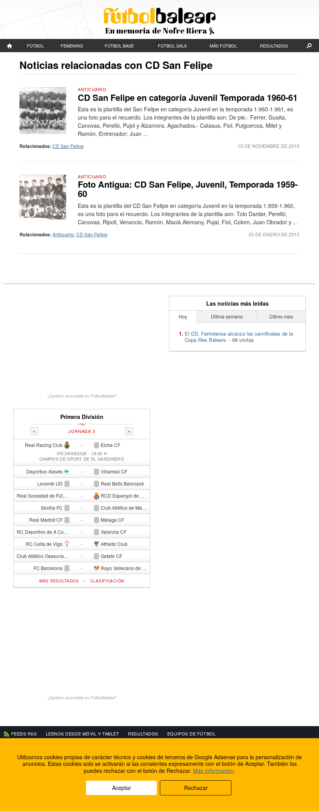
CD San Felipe (68, 145)
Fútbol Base (119, 45)
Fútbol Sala (172, 45)
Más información (213, 770)
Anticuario (92, 89)
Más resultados (59, 581)
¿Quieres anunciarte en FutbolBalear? (81, 396)
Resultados (274, 45)
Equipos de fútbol (191, 733)
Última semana (227, 316)
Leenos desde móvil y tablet (82, 733)
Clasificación (107, 581)
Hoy (183, 316)
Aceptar (121, 788)
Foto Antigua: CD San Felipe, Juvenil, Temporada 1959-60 (188, 189)
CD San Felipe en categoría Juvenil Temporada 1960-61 (188, 97)
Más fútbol (223, 45)
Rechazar (196, 788)
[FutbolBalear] (9, 45)
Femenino (72, 45)
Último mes (281, 316)
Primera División (81, 416)
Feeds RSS (24, 733)
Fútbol (35, 45)
